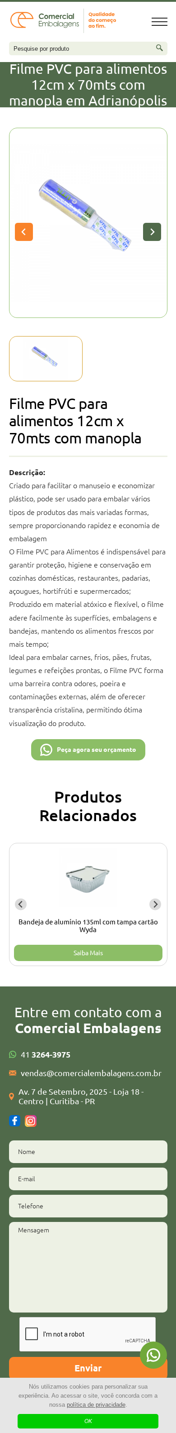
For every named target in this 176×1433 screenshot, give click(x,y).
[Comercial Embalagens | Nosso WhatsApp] (153, 1355)
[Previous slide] (24, 232)
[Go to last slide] (21, 904)
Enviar (88, 1368)
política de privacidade (96, 1404)
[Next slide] (152, 232)
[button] (46, 358)
